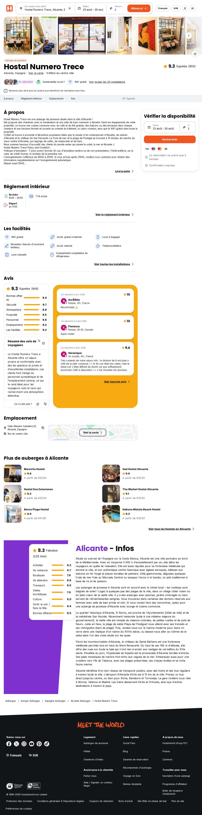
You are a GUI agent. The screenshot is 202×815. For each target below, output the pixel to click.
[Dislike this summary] (45, 404)
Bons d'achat (126, 801)
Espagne (20, 73)
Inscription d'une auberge (176, 776)
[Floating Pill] (188, 35)
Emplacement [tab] (56, 98)
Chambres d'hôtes (93, 759)
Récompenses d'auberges (137, 767)
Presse (166, 751)
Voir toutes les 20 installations (107, 81)
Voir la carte (36, 73)
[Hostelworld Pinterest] (39, 743)
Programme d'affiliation (175, 784)
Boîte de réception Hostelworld (173, 792)
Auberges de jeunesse (96, 743)
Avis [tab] (73, 98)
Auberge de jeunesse (15, 60)
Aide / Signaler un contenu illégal (98, 784)
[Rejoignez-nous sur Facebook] (8, 743)
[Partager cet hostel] (195, 54)
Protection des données (19, 801)
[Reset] (69, 8)
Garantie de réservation (135, 759)
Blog (125, 751)
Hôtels (87, 751)
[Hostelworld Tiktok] (46, 743)
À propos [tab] (9, 98)
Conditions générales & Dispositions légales (60, 801)
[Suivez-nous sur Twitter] (16, 743)
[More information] (43, 343)
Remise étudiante (132, 784)
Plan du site (178, 801)
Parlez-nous (90, 776)
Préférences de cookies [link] (19, 808)
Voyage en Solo (131, 776)
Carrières (167, 759)
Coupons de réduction (101, 801)
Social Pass (129, 743)
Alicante (8, 73)
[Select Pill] (185, 8)
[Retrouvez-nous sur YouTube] (31, 743)
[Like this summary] (38, 404)
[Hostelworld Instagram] (24, 743)
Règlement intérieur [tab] (31, 98)
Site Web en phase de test (152, 801)
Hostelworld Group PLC (175, 743)
